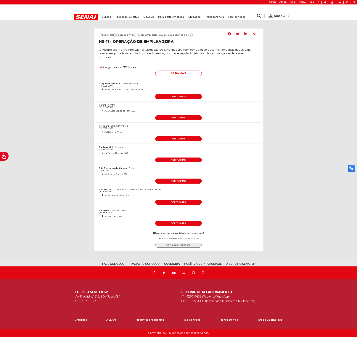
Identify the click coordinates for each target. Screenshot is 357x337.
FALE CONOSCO (113, 264)
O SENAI (111, 319)
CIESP (283, 2)
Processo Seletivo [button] (127, 16)
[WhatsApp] (203, 272)
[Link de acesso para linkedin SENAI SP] (340, 2)
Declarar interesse (178, 245)
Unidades (194, 16)
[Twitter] (163, 272)
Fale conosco (237, 16)
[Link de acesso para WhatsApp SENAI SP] (354, 2)
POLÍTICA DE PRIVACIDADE (203, 264)
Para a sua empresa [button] (171, 16)
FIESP (272, 2)
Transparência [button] (214, 16)
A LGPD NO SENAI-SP (240, 264)
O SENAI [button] (148, 16)
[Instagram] (193, 272)
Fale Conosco (191, 319)
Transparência (228, 319)
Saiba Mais (178, 73)
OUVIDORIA (172, 264)
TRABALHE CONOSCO (144, 264)
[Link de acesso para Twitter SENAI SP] (325, 2)
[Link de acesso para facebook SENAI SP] (318, 2)
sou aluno (279, 16)
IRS (312, 2)
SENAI (303, 2)
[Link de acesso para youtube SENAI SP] (332, 2)
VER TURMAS (178, 96)
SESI (293, 2)
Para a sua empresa (269, 319)
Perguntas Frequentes (149, 319)
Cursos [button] (106, 16)
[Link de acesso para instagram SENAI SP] (347, 2)
